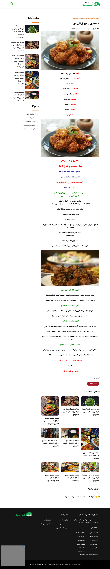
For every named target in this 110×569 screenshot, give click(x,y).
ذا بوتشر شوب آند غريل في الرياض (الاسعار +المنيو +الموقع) (50, 443)
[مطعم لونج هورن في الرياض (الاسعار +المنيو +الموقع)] (32, 95)
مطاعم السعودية (31, 121)
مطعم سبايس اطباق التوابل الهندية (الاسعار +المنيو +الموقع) (51, 421)
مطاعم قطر (82, 548)
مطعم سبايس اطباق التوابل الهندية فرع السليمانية (72, 478)
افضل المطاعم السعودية (81, 553)
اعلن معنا (31, 564)
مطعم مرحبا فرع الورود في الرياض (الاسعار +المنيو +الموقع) (90, 478)
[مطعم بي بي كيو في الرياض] (70, 50)
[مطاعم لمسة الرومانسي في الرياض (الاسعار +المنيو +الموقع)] (32, 29)
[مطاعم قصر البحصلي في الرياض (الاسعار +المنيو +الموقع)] (32, 45)
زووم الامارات (94, 544)
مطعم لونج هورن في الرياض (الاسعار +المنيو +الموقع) (71, 443)
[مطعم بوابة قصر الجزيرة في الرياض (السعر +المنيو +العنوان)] (32, 80)
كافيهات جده (94, 548)
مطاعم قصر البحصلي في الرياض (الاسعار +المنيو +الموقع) (71, 412)
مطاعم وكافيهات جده (92, 554)
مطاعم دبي (95, 540)
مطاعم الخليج (81, 544)
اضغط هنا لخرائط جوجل (70, 177)
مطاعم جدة (81, 540)
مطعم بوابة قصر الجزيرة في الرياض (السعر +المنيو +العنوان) (91, 455)
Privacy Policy (39, 564)
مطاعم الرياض (93, 383)
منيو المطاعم (94, 532)
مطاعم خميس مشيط (30, 125)
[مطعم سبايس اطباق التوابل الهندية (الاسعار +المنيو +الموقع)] (32, 61)
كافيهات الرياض (31, 114)
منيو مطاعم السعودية (29, 129)
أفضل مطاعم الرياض (70, 371)
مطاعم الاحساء (31, 118)
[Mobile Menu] (5, 4)
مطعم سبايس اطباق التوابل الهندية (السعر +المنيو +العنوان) (52, 478)
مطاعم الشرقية (81, 536)
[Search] (11, 4)
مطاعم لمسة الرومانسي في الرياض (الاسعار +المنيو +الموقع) (90, 412)
